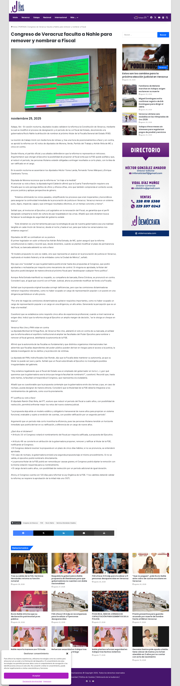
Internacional (61, 17)
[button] (67, 653)
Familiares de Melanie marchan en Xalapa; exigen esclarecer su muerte (152, 89)
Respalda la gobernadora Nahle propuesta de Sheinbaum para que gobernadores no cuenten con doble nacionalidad (69, 580)
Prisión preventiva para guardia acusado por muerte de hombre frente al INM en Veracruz (147, 616)
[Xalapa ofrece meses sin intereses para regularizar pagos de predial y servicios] (129, 130)
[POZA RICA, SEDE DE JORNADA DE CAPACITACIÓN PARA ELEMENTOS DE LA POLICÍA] (110, 601)
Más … (73, 17)
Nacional (47, 17)
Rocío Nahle (50, 523)
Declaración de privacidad (32, 681)
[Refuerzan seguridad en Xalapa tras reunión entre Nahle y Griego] (70, 636)
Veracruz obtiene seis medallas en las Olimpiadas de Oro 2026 (154, 117)
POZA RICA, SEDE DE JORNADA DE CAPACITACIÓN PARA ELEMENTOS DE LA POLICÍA (110, 616)
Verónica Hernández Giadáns (66, 523)
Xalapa (36, 17)
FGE (41, 523)
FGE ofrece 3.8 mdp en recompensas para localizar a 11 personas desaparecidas (69, 616)
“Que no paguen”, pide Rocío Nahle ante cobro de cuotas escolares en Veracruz (149, 578)
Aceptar (36, 675)
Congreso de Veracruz (30, 523)
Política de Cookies (87, 677)
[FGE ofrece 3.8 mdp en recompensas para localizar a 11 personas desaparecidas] (70, 601)
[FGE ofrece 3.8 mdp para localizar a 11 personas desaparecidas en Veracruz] (110, 563)
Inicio (15, 17)
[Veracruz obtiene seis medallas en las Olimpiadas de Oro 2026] (129, 118)
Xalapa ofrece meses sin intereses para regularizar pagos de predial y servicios (152, 129)
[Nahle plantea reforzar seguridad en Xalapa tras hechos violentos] (110, 636)
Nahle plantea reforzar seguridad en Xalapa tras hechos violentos (109, 650)
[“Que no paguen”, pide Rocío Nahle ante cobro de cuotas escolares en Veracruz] (150, 563)
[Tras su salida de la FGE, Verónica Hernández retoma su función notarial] (29, 563)
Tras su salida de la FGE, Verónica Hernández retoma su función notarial (27, 578)
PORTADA (22, 27)
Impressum (47, 681)
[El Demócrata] (17, 6)
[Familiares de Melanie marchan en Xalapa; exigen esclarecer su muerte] (129, 89)
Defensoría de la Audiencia (107, 677)
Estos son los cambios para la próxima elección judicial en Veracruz (145, 75)
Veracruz (25, 17)
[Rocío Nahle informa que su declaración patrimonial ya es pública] (29, 601)
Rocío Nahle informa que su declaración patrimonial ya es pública (25, 616)
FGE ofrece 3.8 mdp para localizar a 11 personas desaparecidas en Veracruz (110, 577)
